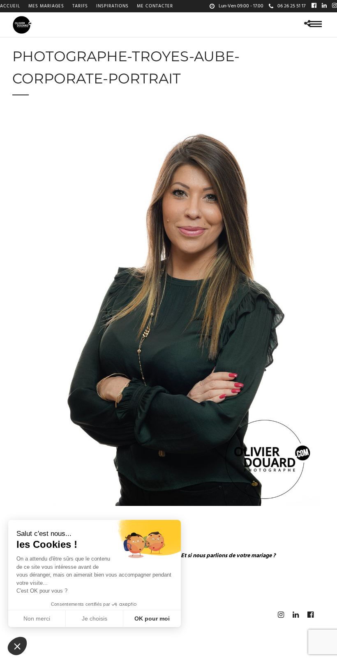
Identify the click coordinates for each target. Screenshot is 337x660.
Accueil (10, 6)
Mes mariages (46, 6)
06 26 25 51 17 (291, 6)
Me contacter (155, 6)
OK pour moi (152, 618)
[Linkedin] (324, 6)
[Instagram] (334, 6)
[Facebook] (314, 6)
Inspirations (112, 6)
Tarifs (80, 6)
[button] (17, 646)
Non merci (36, 618)
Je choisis (94, 618)
